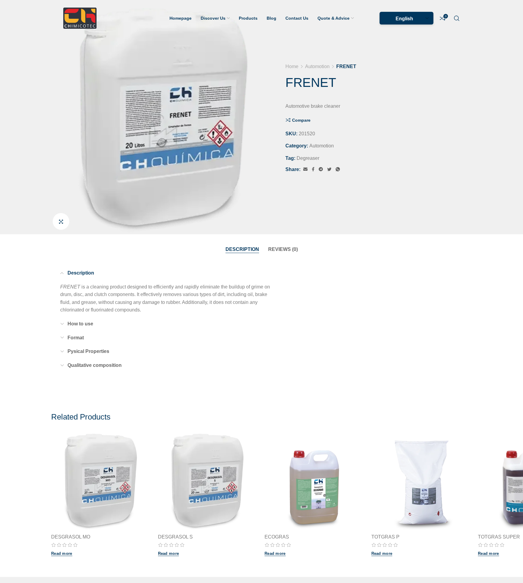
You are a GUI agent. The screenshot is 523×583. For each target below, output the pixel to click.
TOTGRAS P (385, 536)
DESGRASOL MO (70, 536)
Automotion (317, 66)
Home (291, 66)
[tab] (242, 249)
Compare (301, 120)
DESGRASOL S (175, 536)
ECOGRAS (277, 536)
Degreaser (308, 158)
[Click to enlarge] (61, 221)
